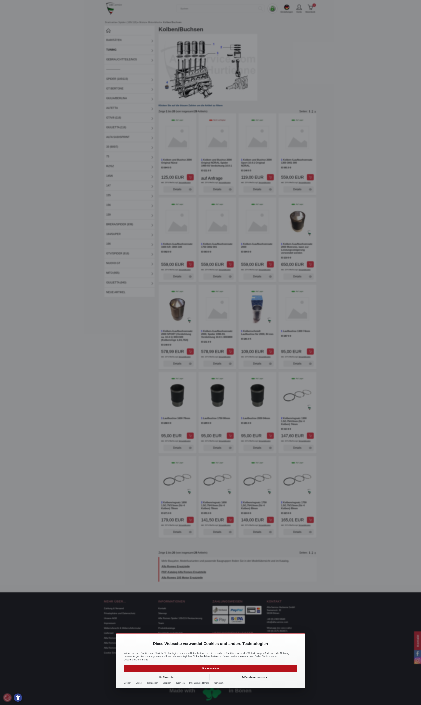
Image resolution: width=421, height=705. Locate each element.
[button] (18, 697)
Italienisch (180, 683)
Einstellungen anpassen (255, 677)
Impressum (218, 683)
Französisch (152, 683)
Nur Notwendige (166, 677)
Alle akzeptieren (211, 668)
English (139, 683)
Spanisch (167, 683)
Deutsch (127, 683)
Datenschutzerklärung (199, 683)
